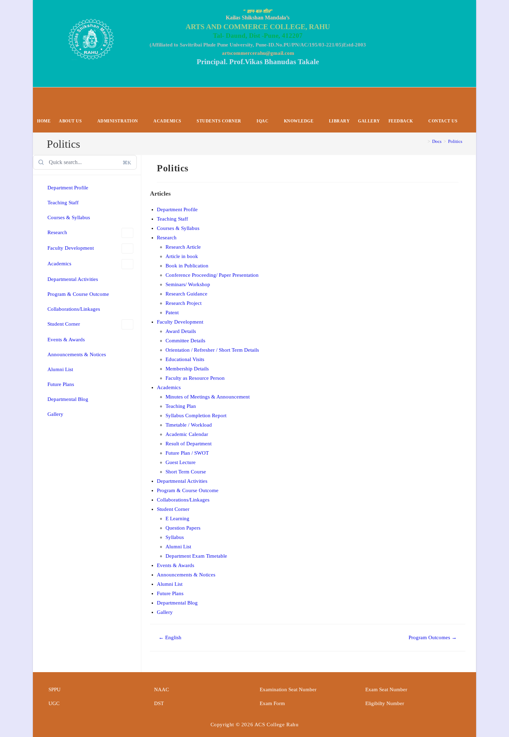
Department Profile (67, 187)
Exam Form (272, 703)
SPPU (54, 689)
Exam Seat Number (386, 689)
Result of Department (189, 443)
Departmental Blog (67, 399)
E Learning (177, 518)
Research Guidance (186, 294)
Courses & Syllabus (68, 217)
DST (159, 703)
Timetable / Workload (189, 425)
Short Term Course (186, 471)
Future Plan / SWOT (187, 453)
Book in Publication (187, 265)
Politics (455, 141)
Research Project (184, 303)
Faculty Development (70, 248)
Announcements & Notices (76, 354)
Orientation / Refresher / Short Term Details (212, 350)
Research (57, 232)
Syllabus (175, 537)
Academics (59, 263)
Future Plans (60, 384)
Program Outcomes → (433, 637)
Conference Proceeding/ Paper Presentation (212, 275)
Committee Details (185, 340)
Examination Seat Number (288, 689)
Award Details (181, 331)
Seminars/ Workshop (188, 284)
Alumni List (60, 369)
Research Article (183, 247)
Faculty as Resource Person (195, 378)
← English (170, 637)
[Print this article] (463, 166)
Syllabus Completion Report (196, 415)
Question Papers (183, 528)
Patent (172, 312)
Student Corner (63, 324)
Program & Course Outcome (78, 294)
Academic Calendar (187, 434)
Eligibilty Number (384, 703)
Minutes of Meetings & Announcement (208, 397)
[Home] (424, 141)
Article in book (182, 256)
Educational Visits (185, 359)
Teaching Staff (63, 202)
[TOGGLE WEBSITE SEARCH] (467, 121)
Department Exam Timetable (196, 556)
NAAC (161, 689)
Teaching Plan (181, 406)
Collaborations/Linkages (73, 309)
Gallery (55, 414)
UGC (54, 703)
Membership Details (187, 368)
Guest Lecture (181, 462)
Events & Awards (66, 339)
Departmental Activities (72, 279)
